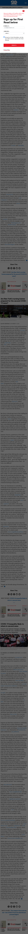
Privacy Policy (7, 50)
